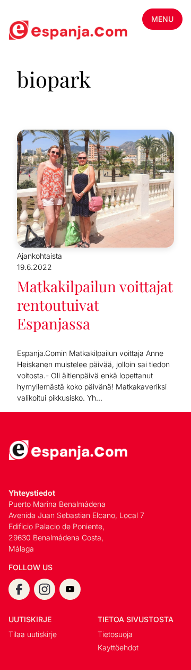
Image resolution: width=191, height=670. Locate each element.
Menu (162, 18)
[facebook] (19, 589)
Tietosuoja (115, 634)
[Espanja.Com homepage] (33, 31)
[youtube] (70, 589)
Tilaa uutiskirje (32, 634)
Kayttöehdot (118, 647)
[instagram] (44, 589)
